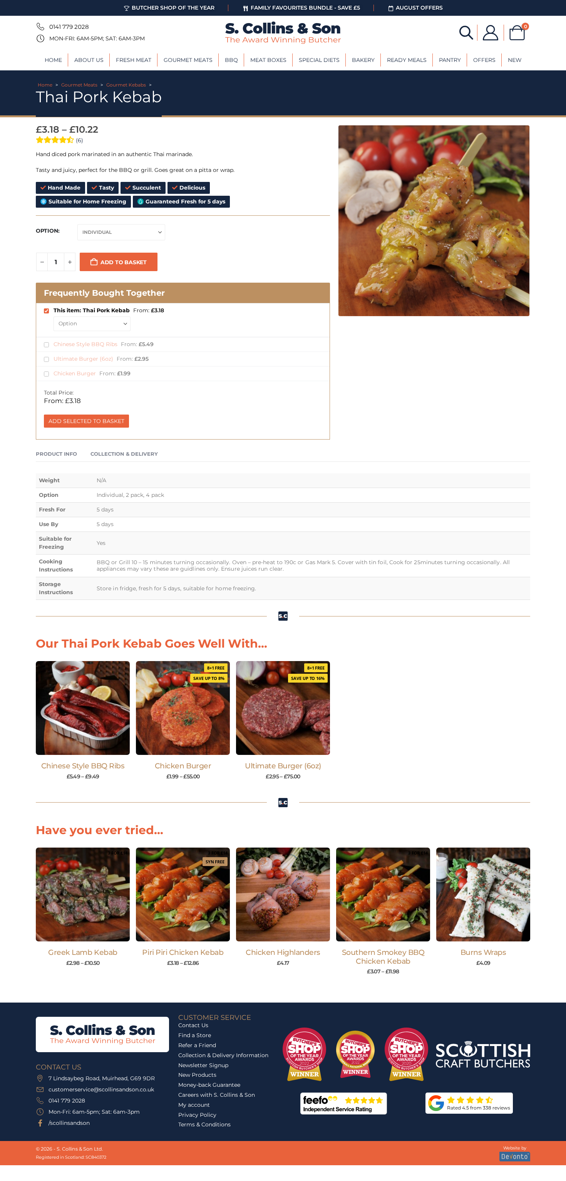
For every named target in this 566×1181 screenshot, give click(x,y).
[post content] (83, 708)
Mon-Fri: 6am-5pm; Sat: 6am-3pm (97, 38)
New (515, 60)
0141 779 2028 (69, 26)
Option (47, 230)
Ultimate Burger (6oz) (84, 358)
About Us (89, 60)
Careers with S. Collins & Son (216, 1094)
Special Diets (319, 60)
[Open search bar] (466, 32)
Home (53, 60)
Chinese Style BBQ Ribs (86, 344)
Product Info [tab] (56, 454)
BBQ (231, 60)
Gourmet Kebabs (126, 85)
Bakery (363, 60)
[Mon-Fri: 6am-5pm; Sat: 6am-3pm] (40, 38)
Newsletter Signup (203, 1065)
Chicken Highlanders (283, 952)
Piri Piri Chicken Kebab (182, 952)
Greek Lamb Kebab (82, 952)
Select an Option (86, 747)
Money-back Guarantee (209, 1084)
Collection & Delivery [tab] (124, 454)
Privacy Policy (197, 1114)
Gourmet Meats (188, 60)
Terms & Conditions (204, 1124)
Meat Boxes (268, 60)
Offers (484, 60)
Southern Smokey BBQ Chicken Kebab (383, 957)
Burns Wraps (483, 952)
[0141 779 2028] (40, 26)
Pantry (450, 60)
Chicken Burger (75, 373)
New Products (197, 1074)
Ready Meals (407, 60)
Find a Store (194, 1035)
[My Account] (490, 32)
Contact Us (193, 1025)
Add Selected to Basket (86, 421)
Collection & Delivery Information (223, 1055)
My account (194, 1104)
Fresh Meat (133, 60)
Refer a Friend (197, 1045)
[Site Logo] (283, 33)
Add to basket (123, 262)
